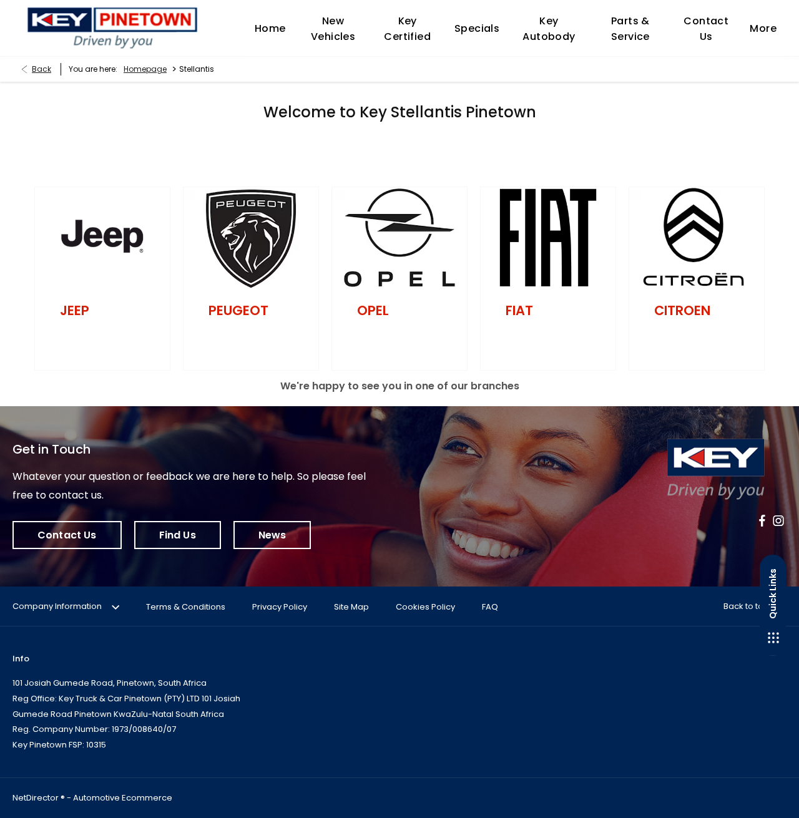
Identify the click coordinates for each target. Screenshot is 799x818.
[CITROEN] (696, 237)
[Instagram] (778, 521)
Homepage (145, 69)
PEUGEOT (238, 310)
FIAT (519, 310)
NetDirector (36, 798)
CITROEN (682, 310)
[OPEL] (399, 237)
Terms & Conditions (185, 607)
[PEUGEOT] (251, 237)
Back (41, 69)
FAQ (490, 607)
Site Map (351, 607)
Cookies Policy (425, 607)
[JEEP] (102, 237)
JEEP (74, 310)
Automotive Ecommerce (122, 798)
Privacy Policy (279, 607)
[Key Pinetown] (112, 28)
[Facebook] (762, 521)
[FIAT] (548, 237)
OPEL (373, 310)
